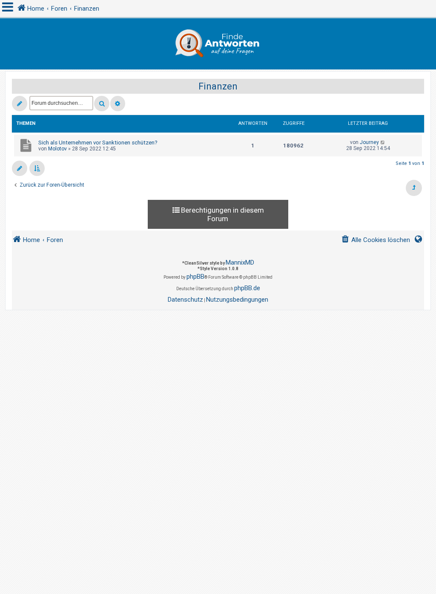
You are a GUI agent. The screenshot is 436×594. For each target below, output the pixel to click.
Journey (369, 142)
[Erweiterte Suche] (117, 103)
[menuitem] (375, 240)
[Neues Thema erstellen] (19, 103)
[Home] (218, 43)
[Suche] (101, 103)
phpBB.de (247, 288)
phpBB (195, 276)
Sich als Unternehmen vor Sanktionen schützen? (98, 142)
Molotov (57, 149)
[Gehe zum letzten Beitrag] (383, 142)
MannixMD (240, 262)
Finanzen (218, 86)
